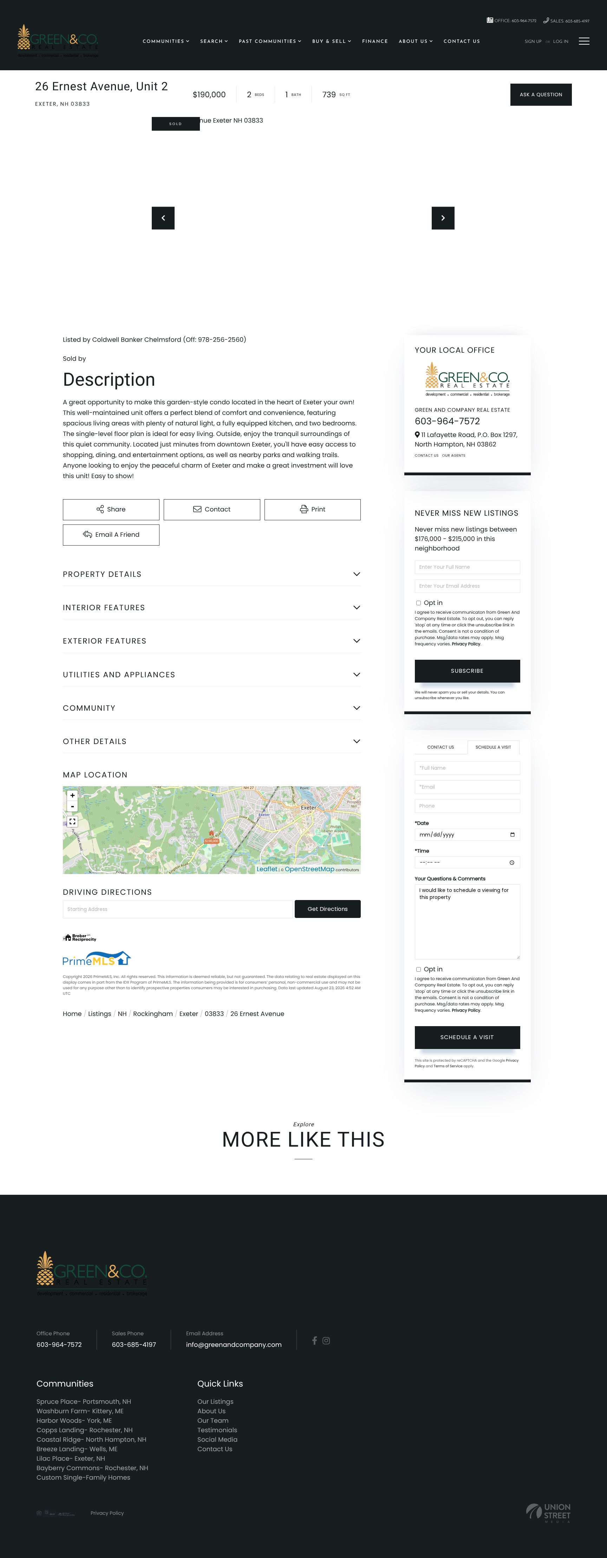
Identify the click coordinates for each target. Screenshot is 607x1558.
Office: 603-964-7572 (514, 21)
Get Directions (328, 909)
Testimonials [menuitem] (217, 1430)
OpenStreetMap (310, 869)
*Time (422, 850)
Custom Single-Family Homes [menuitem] (83, 1477)
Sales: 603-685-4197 (569, 21)
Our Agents (453, 455)
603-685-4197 (134, 1345)
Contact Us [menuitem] (462, 42)
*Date (422, 823)
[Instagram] (326, 1341)
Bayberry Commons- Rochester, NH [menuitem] (92, 1468)
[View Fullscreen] (72, 821)
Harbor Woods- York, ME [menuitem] (74, 1420)
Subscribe (467, 671)
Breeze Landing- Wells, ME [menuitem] (77, 1449)
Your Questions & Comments (450, 878)
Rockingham (153, 1014)
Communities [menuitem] (163, 42)
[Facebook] (314, 1341)
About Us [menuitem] (413, 42)
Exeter (189, 1014)
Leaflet (267, 869)
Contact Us (427, 455)
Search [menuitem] (211, 42)
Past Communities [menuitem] (267, 42)
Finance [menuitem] (375, 42)
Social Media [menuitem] (217, 1439)
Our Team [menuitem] (213, 1420)
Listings (99, 1014)
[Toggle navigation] (584, 41)
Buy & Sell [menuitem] (329, 42)
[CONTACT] (541, 95)
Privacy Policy (466, 644)
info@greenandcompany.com (234, 1345)
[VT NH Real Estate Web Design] (548, 1513)
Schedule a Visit (493, 747)
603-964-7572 (447, 421)
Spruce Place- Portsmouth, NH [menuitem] (84, 1401)
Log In (560, 42)
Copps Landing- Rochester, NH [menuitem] (85, 1430)
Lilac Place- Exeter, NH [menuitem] (71, 1458)
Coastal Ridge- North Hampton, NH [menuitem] (91, 1439)
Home (72, 1014)
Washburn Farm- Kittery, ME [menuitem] (80, 1411)
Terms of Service (448, 1066)
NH (122, 1014)
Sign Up (533, 42)
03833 (214, 1014)
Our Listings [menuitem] (215, 1401)
